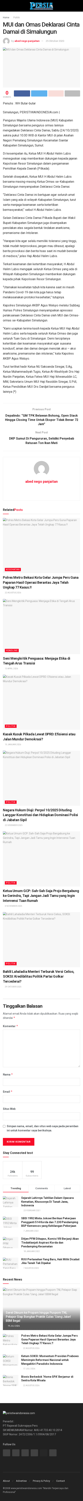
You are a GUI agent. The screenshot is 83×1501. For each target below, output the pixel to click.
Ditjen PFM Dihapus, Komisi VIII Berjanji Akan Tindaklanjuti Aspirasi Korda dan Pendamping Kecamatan (50, 1242)
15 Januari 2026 (12, 744)
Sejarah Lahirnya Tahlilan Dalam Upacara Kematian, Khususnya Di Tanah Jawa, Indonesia (47, 1201)
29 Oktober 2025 (12, 987)
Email (8, 1091)
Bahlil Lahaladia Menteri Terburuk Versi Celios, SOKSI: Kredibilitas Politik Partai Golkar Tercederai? (38, 976)
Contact (60, 1480)
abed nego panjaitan (27, 41)
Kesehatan (13, 569)
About (6, 1480)
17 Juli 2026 (29, 1369)
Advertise (21, 1480)
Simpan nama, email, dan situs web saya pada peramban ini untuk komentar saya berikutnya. (42, 1128)
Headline (12, 650)
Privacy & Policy (41, 1480)
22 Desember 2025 (13, 825)
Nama (8, 1074)
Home (6, 17)
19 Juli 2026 (13, 1326)
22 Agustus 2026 (12, 593)
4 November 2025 (13, 906)
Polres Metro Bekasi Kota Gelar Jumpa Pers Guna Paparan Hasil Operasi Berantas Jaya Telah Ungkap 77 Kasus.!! (40, 582)
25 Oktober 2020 (55, 41)
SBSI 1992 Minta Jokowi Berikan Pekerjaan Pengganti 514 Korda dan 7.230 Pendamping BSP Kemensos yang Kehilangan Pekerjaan (49, 1222)
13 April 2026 (11, 669)
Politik (16, 17)
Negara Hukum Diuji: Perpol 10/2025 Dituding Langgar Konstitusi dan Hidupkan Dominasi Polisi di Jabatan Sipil (40, 815)
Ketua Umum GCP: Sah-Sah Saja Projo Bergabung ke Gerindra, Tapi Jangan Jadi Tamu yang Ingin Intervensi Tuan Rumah (41, 895)
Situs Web (9, 1108)
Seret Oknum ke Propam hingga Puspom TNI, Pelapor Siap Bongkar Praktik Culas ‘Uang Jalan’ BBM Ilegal (38, 1317)
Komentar (10, 1026)
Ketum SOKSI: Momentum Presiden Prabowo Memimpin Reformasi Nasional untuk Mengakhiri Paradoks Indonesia (50, 1360)
